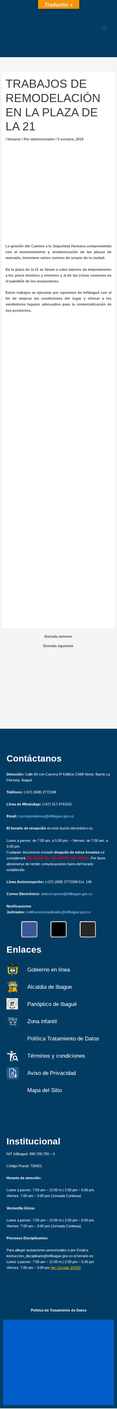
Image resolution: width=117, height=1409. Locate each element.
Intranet (14, 139)
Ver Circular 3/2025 (66, 1268)
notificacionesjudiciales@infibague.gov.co (58, 912)
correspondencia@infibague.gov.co (46, 816)
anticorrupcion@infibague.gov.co (66, 894)
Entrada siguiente (58, 646)
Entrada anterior (58, 636)
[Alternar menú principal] (104, 28)
